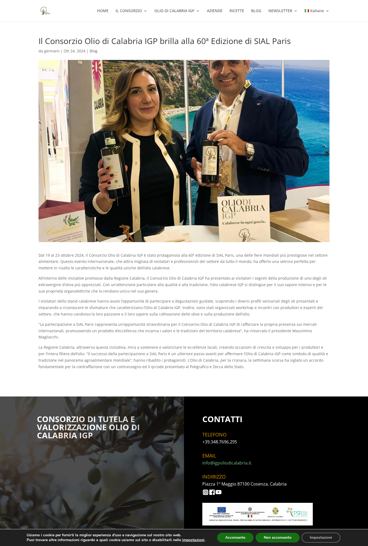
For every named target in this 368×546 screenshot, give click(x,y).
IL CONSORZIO (129, 11)
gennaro (51, 50)
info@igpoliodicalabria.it (226, 463)
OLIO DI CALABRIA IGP (174, 11)
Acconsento (235, 537)
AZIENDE (215, 11)
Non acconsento (277, 537)
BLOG (256, 11)
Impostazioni (321, 537)
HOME (103, 11)
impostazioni (193, 540)
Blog (94, 50)
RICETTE (237, 11)
